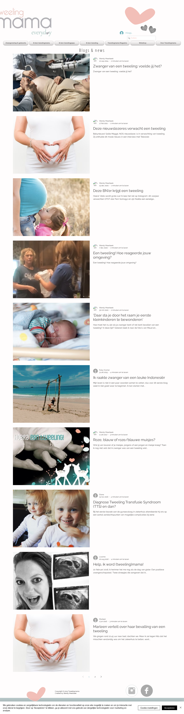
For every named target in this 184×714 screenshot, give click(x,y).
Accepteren (169, 707)
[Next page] (101, 676)
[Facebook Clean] (146, 690)
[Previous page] (83, 676)
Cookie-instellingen (149, 707)
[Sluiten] (180, 708)
